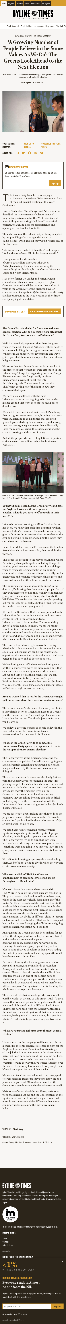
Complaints (6, 1251)
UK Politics (47, 1142)
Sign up (54, 183)
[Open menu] (4, 26)
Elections (18, 1142)
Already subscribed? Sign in (13, 1320)
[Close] (62, 1261)
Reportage (19, 35)
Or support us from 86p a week (14, 1314)
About (4, 1238)
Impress (5, 1202)
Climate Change (8, 1142)
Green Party (37, 1142)
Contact (5, 1241)
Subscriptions (7, 1245)
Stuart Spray (26, 82)
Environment (28, 1142)
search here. (53, 1226)
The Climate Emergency (42, 35)
